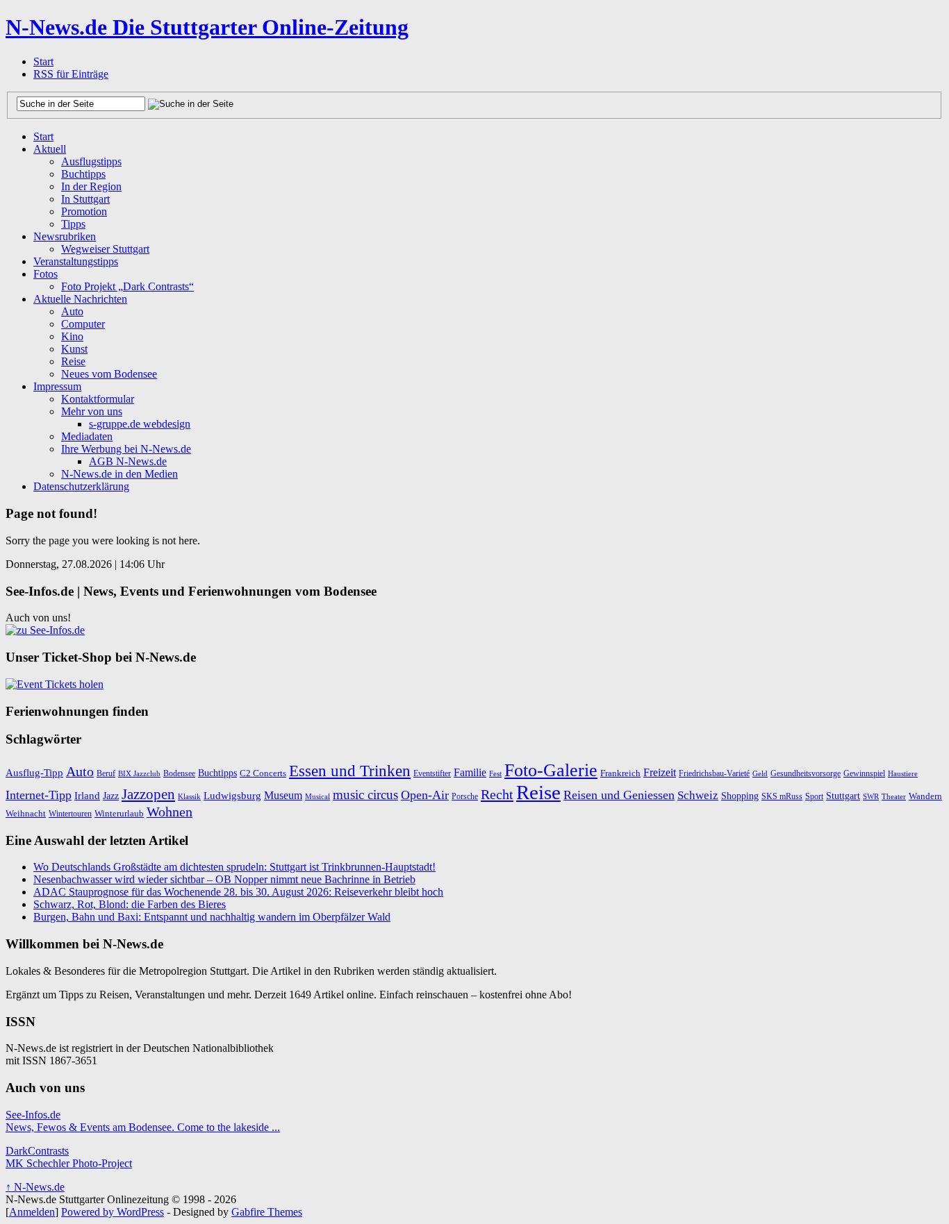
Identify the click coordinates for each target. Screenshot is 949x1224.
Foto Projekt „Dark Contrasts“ (127, 286)
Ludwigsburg (232, 795)
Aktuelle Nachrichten (80, 299)
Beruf (106, 773)
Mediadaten (87, 436)
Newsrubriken (64, 236)
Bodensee (179, 773)
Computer (83, 324)
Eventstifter (432, 773)
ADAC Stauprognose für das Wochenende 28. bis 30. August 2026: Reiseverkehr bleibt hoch (238, 892)
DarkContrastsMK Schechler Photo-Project (69, 1157)
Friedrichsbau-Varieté (714, 773)
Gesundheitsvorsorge (805, 773)
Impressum (57, 386)
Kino (72, 336)
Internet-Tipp (39, 795)
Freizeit (659, 772)
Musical (317, 796)
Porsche (465, 796)
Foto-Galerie (550, 770)
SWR (871, 796)
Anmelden (32, 1212)
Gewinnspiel (864, 773)
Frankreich (620, 773)
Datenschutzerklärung (81, 486)
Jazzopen (148, 794)
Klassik (189, 796)
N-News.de (207, 27)
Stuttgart (843, 796)
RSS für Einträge (70, 74)
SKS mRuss (781, 796)
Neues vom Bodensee (109, 374)
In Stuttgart (85, 199)
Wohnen (169, 811)
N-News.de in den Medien (119, 474)
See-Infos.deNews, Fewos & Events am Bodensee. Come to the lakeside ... (143, 1121)
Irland (87, 795)
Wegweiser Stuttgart (105, 249)
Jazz (111, 795)
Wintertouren (70, 814)
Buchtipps (83, 174)
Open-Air (425, 795)
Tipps (73, 224)
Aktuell (49, 149)
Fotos (45, 274)
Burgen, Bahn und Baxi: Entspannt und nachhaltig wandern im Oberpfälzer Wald (211, 917)
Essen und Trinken (350, 771)
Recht (497, 794)
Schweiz (697, 795)
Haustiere (903, 773)
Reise (73, 361)
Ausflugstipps (91, 161)
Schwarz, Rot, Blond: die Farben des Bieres (129, 904)
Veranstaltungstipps (75, 261)
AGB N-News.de (128, 461)
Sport (814, 796)
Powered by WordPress (112, 1212)
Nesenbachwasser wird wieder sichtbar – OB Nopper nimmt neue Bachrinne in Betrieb (224, 879)
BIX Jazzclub (139, 774)
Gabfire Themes (266, 1212)
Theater (894, 796)
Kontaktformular (97, 399)
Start (43, 61)
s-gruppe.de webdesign (139, 424)
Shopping (740, 795)
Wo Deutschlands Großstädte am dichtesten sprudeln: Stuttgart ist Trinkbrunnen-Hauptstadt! (234, 867)
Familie (470, 772)
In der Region (91, 186)
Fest (495, 773)
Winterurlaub (119, 813)
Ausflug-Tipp (34, 772)
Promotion (84, 211)
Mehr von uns (91, 411)
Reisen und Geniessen (619, 795)
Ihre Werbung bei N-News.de (126, 449)
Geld (760, 774)
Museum (283, 795)
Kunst (74, 349)
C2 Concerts (263, 773)
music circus (365, 794)
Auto (72, 311)
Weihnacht (26, 813)
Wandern (925, 796)
